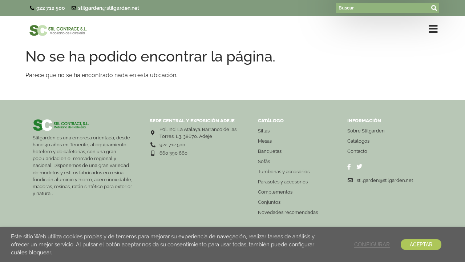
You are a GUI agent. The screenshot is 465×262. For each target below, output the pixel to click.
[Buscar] (383, 8)
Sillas (264, 131)
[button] (433, 30)
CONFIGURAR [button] (372, 244)
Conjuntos (269, 202)
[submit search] (434, 8)
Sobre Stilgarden (366, 131)
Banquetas (270, 151)
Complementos (275, 192)
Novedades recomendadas (288, 212)
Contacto (357, 151)
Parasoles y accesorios (283, 181)
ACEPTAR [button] (421, 244)
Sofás (264, 161)
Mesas (265, 141)
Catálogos (358, 141)
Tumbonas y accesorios (284, 171)
